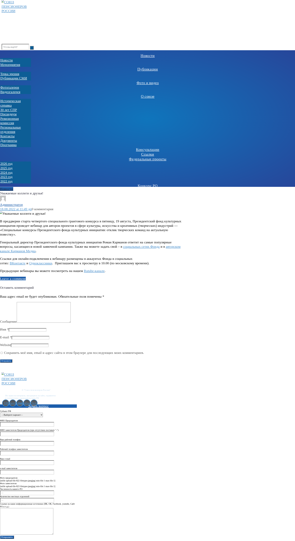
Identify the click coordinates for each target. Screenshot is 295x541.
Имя (4, 329)
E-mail (6, 337)
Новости (6, 189)
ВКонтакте (18, 263)
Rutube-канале (94, 271)
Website (5, 345)
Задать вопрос (38, 406)
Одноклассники (40, 263)
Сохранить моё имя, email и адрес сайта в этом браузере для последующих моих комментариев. (74, 353)
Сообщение (8, 321)
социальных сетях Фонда (141, 246)
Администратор (11, 205)
